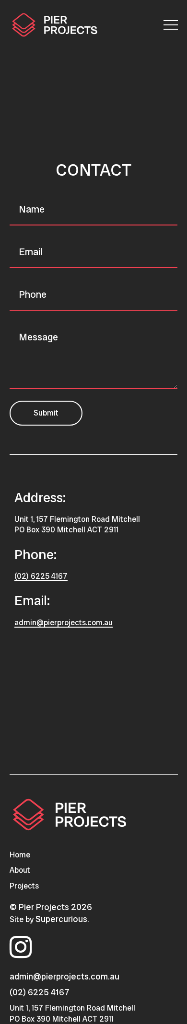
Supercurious (61, 918)
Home (20, 855)
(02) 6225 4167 (41, 576)
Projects (24, 886)
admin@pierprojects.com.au (63, 623)
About (20, 870)
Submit (46, 413)
